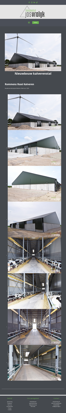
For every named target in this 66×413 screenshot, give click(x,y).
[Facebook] (29, 2)
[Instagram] (32, 2)
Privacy (9, 408)
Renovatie (33, 406)
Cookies (10, 409)
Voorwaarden (10, 406)
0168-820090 (56, 405)
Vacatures (9, 403)
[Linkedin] (34, 2)
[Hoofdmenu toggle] (29, 22)
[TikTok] (37, 2)
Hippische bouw (33, 405)
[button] (35, 22)
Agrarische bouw (33, 403)
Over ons (10, 405)
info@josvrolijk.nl (56, 406)
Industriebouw (33, 401)
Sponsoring (9, 401)
